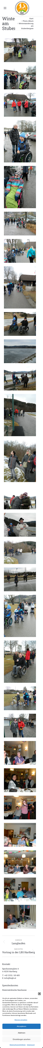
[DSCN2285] (20, 725)
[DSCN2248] (20, 141)
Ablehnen (21, 1033)
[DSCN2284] (20, 698)
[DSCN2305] (20, 889)
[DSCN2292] (20, 780)
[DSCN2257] (20, 251)
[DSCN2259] (20, 287)
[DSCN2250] (20, 223)
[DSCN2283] (20, 662)
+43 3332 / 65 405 (12, 975)
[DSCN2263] (20, 378)
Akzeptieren (21, 1026)
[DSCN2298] (20, 807)
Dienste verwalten (21, 1020)
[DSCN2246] (20, 77)
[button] (39, 994)
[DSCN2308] (20, 917)
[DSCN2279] (20, 616)
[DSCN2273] (20, 552)
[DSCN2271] (20, 525)
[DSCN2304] (20, 862)
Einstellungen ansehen (21, 1039)
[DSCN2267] (20, 461)
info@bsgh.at (10, 978)
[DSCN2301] (20, 835)
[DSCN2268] (20, 497)
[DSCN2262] (20, 351)
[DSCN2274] (20, 579)
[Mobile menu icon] (5, 8)
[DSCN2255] (20, 50)
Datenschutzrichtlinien (18, 1045)
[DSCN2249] (20, 187)
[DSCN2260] (20, 324)
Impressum (31, 1045)
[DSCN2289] (20, 753)
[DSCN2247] (20, 105)
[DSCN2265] (20, 415)
